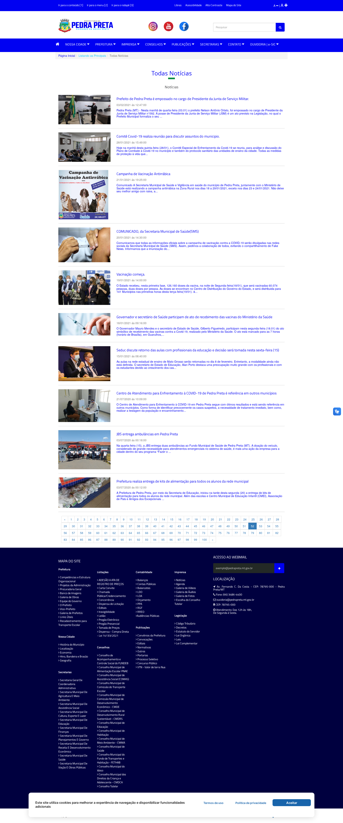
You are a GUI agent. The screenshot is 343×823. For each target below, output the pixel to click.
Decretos (181, 627)
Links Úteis (66, 617)
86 (89, 540)
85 (81, 540)
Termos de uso (213, 803)
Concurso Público (147, 663)
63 (122, 533)
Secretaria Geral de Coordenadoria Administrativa (70, 684)
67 (154, 533)
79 (252, 533)
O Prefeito (65, 605)
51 (244, 526)
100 (204, 540)
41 (163, 526)
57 (73, 533)
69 (171, 533)
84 (73, 540)
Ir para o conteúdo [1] (70, 5)
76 (228, 533)
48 (220, 526)
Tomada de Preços (109, 628)
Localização (66, 648)
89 (114, 540)
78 (244, 533)
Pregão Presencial (108, 624)
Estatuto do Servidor (187, 631)
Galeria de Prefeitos (71, 613)
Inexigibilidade (106, 612)
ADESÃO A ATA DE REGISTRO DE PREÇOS (110, 582)
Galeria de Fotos (185, 596)
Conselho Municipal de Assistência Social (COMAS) (113, 677)
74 (211, 533)
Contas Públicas (146, 584)
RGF (139, 608)
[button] (57, 44)
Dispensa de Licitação (111, 604)
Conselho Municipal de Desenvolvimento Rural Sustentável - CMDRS (111, 715)
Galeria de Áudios (185, 592)
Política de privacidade (250, 803)
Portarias (142, 655)
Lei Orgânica (182, 635)
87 (97, 540)
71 (187, 533)
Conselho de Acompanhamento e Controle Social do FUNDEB (112, 659)
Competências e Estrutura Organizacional (74, 579)
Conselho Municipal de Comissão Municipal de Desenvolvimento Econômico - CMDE (111, 701)
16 (179, 519)
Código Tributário (185, 623)
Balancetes (143, 588)
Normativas (144, 647)
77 (236, 533)
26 (261, 519)
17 (188, 519)
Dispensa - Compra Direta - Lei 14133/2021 (113, 634)
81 (268, 533)
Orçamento (143, 600)
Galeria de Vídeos (185, 588)
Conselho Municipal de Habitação (111, 733)
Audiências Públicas (148, 616)
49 (228, 526)
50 (236, 526)
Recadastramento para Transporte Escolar (72, 623)
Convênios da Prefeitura (151, 635)
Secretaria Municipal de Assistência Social (72, 706)
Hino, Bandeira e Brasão (73, 656)
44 (187, 526)
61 (106, 533)
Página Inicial (66, 56)
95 (163, 540)
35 (114, 526)
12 (147, 519)
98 (187, 540)
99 (195, 540)
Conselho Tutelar (108, 786)
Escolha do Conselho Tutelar (187, 602)
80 (260, 533)
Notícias (180, 580)
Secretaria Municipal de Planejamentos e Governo (73, 738)
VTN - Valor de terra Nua (151, 667)
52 (252, 526)
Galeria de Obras (69, 597)
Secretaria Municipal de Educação (72, 722)
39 (146, 526)
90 (122, 540)
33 (97, 526)
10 (131, 519)
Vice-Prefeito (67, 609)
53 (260, 526)
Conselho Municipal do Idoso (111, 768)
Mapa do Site (233, 5)
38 (138, 526)
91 (130, 540)
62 (114, 533)
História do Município (71, 645)
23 (236, 519)
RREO (140, 612)
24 (245, 519)
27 (269, 519)
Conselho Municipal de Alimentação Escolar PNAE (112, 669)
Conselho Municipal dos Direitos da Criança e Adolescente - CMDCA (111, 778)
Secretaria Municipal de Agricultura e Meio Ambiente (72, 696)
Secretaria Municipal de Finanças (72, 730)
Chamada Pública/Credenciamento (111, 594)
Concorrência (106, 600)
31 (81, 526)
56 (65, 533)
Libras (178, 5)
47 (211, 526)
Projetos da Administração (75, 585)
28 (277, 519)
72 (195, 533)
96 (171, 540)
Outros (141, 651)
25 (253, 519)
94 (154, 540)
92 (138, 540)
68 (163, 533)
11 (139, 519)
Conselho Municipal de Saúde (111, 749)
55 (276, 526)
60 (97, 533)
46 (203, 526)
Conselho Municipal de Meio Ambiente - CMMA (111, 741)
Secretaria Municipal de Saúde (72, 757)
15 (171, 519)
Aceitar (291, 803)
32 (89, 526)
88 (106, 540)
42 (171, 526)
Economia (65, 652)
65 (138, 533)
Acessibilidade (193, 5)
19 (204, 519)
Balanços (142, 580)
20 (212, 519)
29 (65, 526)
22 (228, 519)
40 (154, 526)
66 (146, 533)
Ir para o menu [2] (97, 5)
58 (81, 533)
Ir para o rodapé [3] (123, 5)
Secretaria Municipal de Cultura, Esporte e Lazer (72, 714)
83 (65, 540)
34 (106, 526)
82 (276, 533)
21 (220, 519)
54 (268, 526)
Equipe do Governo (70, 601)
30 (73, 526)
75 (220, 533)
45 (195, 526)
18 (196, 519)
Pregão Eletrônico (108, 620)
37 (130, 526)
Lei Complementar (186, 643)
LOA (139, 596)
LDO (139, 592)
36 (122, 526)
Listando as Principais (92, 56)
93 (146, 540)
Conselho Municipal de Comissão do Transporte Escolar (111, 687)
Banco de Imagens (70, 593)
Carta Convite (106, 588)
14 (163, 519)
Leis (178, 639)
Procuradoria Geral (70, 589)
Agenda (180, 584)
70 (179, 533)
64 (130, 533)
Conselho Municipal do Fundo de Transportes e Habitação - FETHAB (111, 758)
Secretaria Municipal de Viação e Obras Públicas (72, 765)
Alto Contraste (213, 5)
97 (179, 540)
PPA (139, 604)
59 (89, 533)
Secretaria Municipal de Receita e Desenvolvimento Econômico (74, 748)
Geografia (65, 660)
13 (155, 519)
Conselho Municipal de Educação (111, 725)
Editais (102, 608)
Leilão (101, 616)
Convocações (145, 639)
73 (203, 533)
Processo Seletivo (147, 659)
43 (179, 526)
